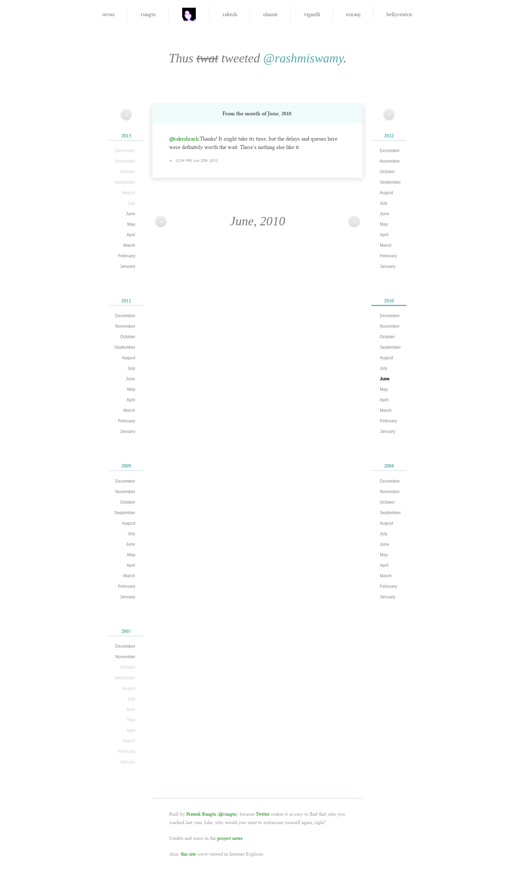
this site (188, 854)
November (125, 326)
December (125, 315)
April (130, 234)
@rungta (227, 814)
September (124, 347)
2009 (126, 466)
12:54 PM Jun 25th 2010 (196, 160)
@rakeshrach (184, 139)
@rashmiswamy (303, 58)
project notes (229, 838)
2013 (126, 135)
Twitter (263, 814)
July (131, 368)
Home (108, 14)
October (127, 336)
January (127, 266)
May (131, 224)
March (129, 245)
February (126, 255)
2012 (389, 135)
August (128, 357)
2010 (389, 301)
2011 (126, 301)
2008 (389, 466)
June (130, 213)
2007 (126, 631)
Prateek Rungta (201, 814)
